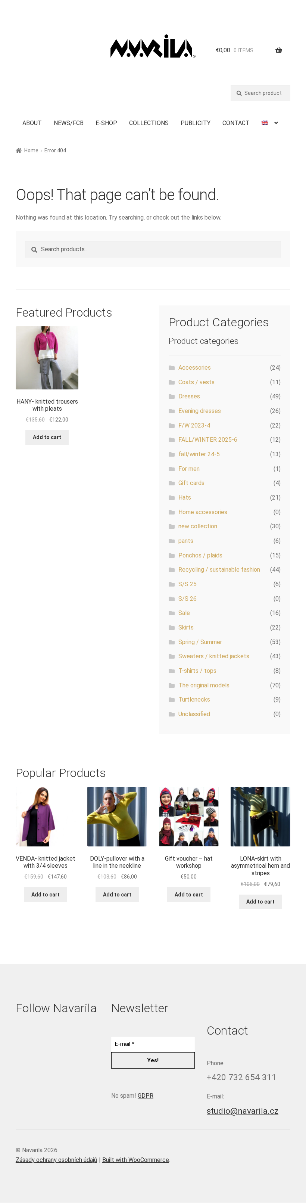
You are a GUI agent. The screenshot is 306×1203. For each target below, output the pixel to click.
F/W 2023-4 (194, 425)
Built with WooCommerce (135, 1159)
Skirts (186, 627)
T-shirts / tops (197, 670)
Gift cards (191, 483)
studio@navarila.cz (242, 1111)
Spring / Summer (200, 642)
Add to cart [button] (47, 437)
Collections (149, 123)
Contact (236, 123)
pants (185, 540)
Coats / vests (196, 382)
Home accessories (202, 512)
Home (31, 150)
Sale (184, 612)
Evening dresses (199, 410)
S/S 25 (187, 584)
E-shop (106, 123)
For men (189, 468)
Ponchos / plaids (200, 555)
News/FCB (69, 123)
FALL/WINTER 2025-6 (207, 439)
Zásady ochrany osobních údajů (56, 1159)
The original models (204, 685)
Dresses (189, 396)
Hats (184, 497)
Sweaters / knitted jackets (213, 656)
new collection (197, 526)
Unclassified (194, 714)
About (32, 123)
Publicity (195, 123)
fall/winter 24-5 (199, 454)
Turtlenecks (194, 699)
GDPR (145, 1095)
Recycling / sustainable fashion (219, 569)
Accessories (194, 367)
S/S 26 (187, 598)
